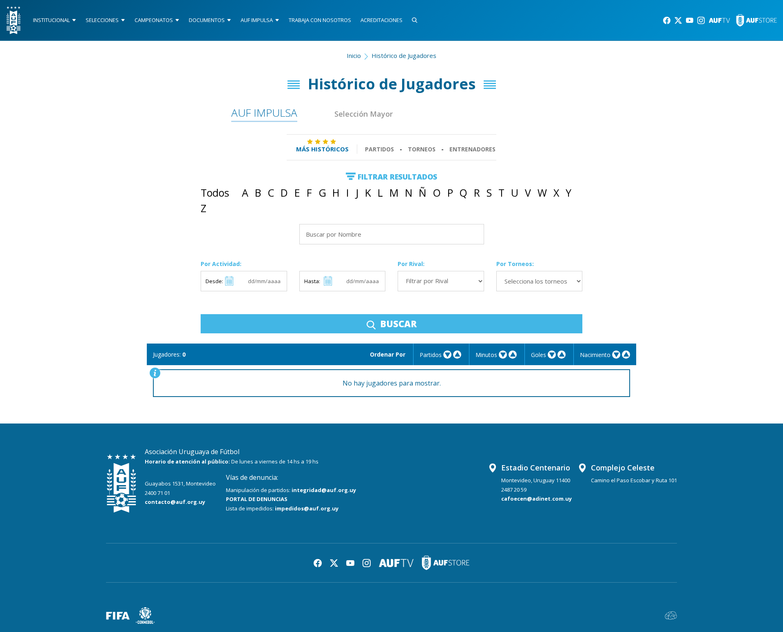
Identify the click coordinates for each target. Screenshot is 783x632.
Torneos (422, 149)
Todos (215, 193)
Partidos (379, 149)
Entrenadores (472, 149)
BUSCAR (397, 323)
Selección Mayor (363, 114)
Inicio (354, 55)
